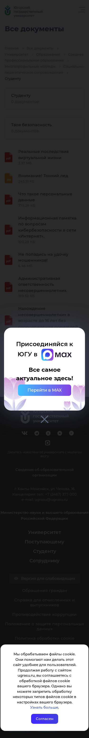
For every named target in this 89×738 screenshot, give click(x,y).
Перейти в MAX (45, 390)
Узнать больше (44, 707)
